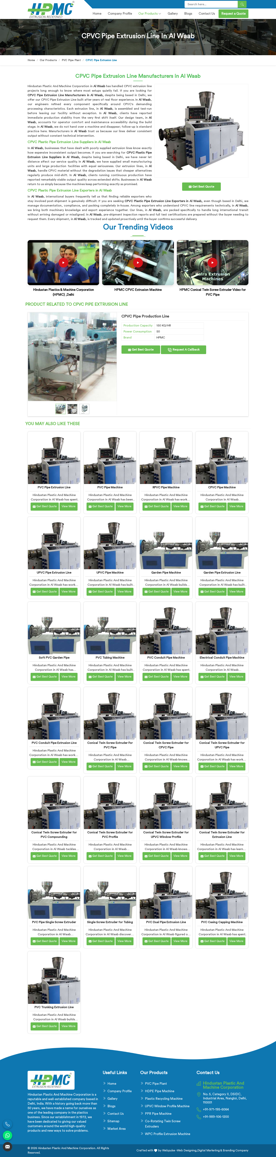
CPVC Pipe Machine (222, 487)
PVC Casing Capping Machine (222, 922)
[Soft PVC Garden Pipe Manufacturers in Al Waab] (54, 628)
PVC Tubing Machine (110, 657)
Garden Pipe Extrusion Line (222, 572)
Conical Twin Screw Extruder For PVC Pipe (110, 745)
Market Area (116, 1128)
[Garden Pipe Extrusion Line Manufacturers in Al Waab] (222, 543)
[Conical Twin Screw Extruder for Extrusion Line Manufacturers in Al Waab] (222, 803)
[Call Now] (7, 1124)
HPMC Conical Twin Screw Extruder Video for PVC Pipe (212, 292)
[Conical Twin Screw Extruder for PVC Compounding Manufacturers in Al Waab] (54, 803)
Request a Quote (233, 13)
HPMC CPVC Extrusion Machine (138, 289)
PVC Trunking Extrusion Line (54, 1007)
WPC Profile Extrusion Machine (167, 1134)
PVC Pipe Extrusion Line (54, 487)
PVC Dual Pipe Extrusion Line (166, 922)
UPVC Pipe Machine (110, 572)
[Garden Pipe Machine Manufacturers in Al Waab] (166, 543)
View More (68, 506)
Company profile (120, 13)
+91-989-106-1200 (216, 1116)
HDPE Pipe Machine (159, 1091)
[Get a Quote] (7, 1146)
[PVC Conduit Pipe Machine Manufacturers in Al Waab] (166, 628)
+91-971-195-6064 (216, 1109)
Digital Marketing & (209, 1150)
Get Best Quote (142, 349)
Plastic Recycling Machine (163, 1098)
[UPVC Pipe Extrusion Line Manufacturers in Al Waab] (54, 543)
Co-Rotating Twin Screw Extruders (162, 1124)
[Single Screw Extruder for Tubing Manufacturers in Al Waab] (110, 892)
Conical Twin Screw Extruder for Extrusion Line (222, 834)
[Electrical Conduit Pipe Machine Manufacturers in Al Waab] (222, 628)
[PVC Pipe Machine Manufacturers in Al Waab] (110, 458)
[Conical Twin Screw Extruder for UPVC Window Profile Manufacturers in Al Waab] (166, 803)
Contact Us (207, 13)
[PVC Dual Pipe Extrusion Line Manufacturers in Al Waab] (166, 892)
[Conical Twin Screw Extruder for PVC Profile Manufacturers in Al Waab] (110, 803)
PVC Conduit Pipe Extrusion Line (54, 742)
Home (97, 13)
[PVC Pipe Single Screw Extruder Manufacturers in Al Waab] (54, 892)
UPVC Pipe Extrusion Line (54, 572)
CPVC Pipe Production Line (145, 316)
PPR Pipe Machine (158, 1113)
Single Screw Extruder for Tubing (110, 922)
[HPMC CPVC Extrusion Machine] (138, 263)
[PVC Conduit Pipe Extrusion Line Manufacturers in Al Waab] (54, 713)
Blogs (188, 13)
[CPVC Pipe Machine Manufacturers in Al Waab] (222, 458)
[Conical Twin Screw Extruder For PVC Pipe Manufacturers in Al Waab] (110, 713)
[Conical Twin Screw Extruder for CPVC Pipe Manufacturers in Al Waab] (166, 713)
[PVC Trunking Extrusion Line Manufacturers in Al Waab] (54, 977)
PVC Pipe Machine (110, 487)
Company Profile (119, 1091)
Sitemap (113, 1121)
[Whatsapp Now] (7, 1135)
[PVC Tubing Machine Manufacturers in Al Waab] (110, 628)
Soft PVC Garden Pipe (54, 657)
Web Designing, (187, 1150)
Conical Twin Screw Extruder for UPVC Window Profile (166, 834)
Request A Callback (186, 349)
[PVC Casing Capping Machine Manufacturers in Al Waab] (222, 892)
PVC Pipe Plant (71, 60)
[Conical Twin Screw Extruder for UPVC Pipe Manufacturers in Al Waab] (222, 713)
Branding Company (235, 1150)
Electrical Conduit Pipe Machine (222, 657)
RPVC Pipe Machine (166, 487)
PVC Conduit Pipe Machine (166, 657)
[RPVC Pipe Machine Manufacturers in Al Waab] (166, 458)
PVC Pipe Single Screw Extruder (54, 922)
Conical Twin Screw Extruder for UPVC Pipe (222, 745)
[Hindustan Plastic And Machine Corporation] (53, 9)
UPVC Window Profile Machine (167, 1106)
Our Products (148, 13)
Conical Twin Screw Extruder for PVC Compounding (54, 834)
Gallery (173, 13)
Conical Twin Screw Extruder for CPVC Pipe (166, 745)
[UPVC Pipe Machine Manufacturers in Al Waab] (110, 543)
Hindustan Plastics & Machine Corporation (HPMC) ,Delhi (63, 292)
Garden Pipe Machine (166, 572)
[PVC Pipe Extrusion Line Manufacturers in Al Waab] (54, 458)
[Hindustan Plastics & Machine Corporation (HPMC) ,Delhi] (63, 263)
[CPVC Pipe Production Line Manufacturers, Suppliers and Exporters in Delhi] (72, 356)
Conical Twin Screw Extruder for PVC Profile (110, 834)
